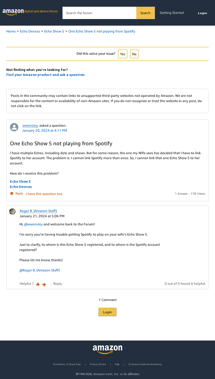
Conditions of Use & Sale (67, 364)
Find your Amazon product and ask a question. (45, 75)
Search (145, 13)
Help (117, 364)
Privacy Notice (98, 364)
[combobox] (108, 13)
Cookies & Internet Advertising (145, 364)
